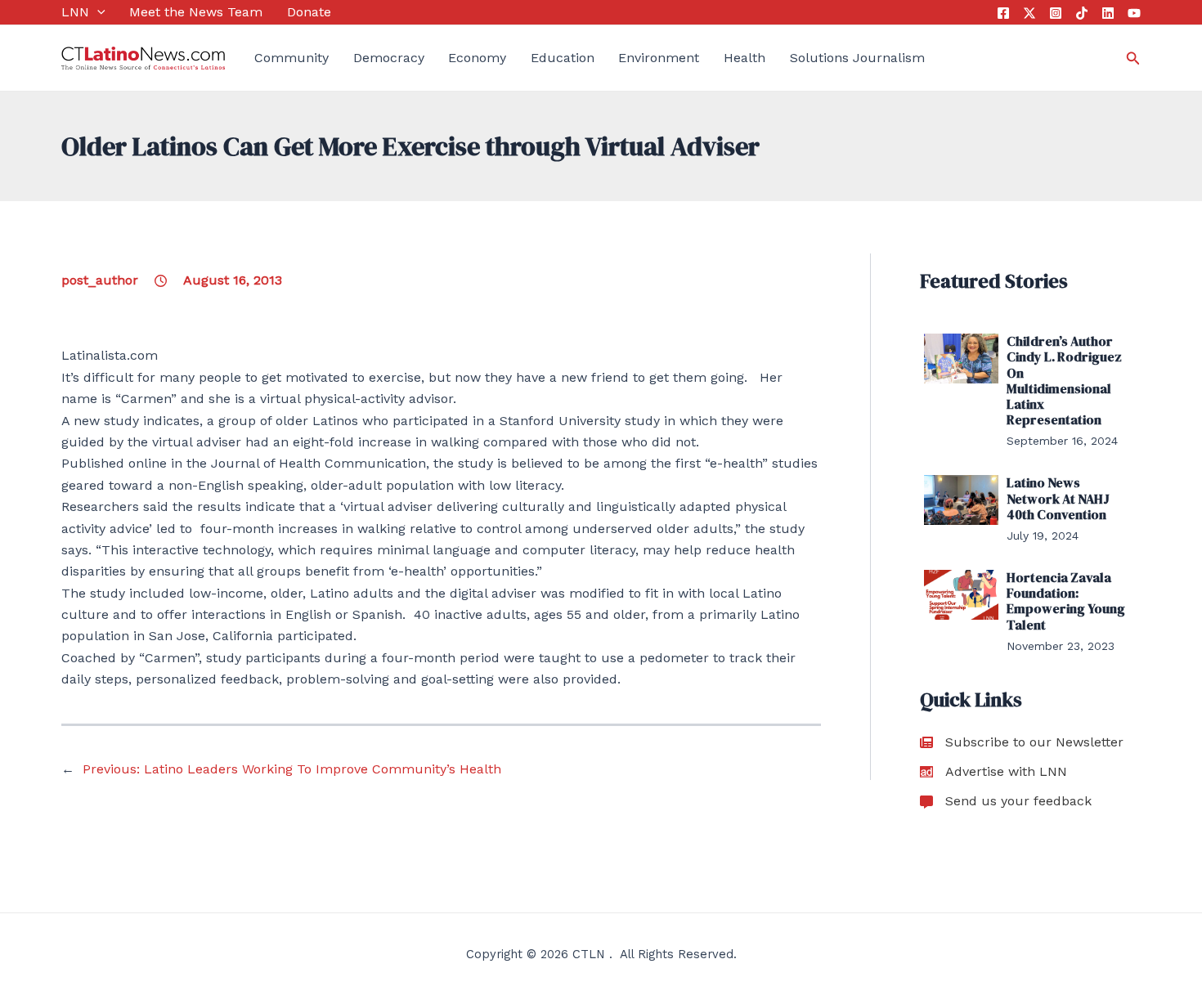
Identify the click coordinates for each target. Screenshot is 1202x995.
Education (562, 57)
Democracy (388, 57)
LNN (75, 12)
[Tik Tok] (1081, 13)
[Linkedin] (1108, 13)
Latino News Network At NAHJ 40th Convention (1058, 497)
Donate (309, 12)
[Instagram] (1055, 13)
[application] (97, 12)
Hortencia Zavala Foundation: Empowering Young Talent (1066, 601)
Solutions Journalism (857, 57)
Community (291, 57)
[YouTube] (1134, 13)
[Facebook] (1003, 13)
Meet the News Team (195, 12)
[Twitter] (1029, 13)
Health (744, 57)
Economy (477, 57)
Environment (658, 57)
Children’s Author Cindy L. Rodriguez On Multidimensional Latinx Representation (1064, 380)
